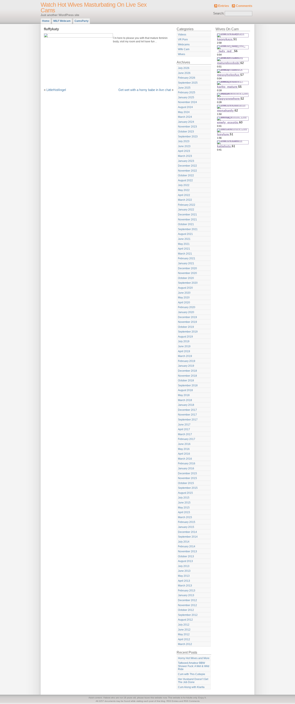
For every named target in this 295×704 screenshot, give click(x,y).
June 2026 (184, 73)
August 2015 (185, 492)
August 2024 (185, 107)
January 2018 (186, 404)
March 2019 (185, 356)
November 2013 (187, 551)
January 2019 (186, 365)
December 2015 (187, 473)
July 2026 (183, 68)
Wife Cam (183, 49)
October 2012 (186, 610)
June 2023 (184, 146)
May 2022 (184, 190)
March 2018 (185, 400)
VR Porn (183, 39)
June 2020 (184, 292)
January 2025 (186, 97)
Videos (182, 34)
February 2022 (186, 204)
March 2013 (185, 585)
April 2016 (184, 453)
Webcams (184, 44)
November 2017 (187, 414)
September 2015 (188, 487)
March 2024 (185, 116)
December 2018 (187, 370)
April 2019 (184, 351)
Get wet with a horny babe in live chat (144, 90)
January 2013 (186, 595)
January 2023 (186, 160)
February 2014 (186, 546)
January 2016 (186, 468)
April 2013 (184, 580)
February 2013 (186, 590)
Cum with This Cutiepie (191, 674)
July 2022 (183, 185)
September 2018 (188, 385)
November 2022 (187, 170)
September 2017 (188, 419)
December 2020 (187, 268)
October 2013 (186, 556)
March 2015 (185, 517)
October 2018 (186, 380)
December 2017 (187, 409)
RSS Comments (192, 701)
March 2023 (185, 156)
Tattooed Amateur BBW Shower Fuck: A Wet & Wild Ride (193, 666)
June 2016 (184, 444)
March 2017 (185, 434)
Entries (223, 6)
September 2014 (188, 536)
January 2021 (186, 263)
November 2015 (187, 478)
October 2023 (186, 131)
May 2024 (184, 112)
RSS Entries (173, 701)
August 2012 (185, 619)
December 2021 (187, 214)
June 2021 (184, 239)
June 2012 (184, 629)
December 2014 (187, 532)
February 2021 (186, 258)
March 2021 (185, 253)
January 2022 (186, 209)
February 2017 (186, 439)
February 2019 (186, 361)
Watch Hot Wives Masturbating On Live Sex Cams (94, 8)
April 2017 (184, 429)
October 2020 (186, 278)
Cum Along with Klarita (191, 687)
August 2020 (185, 287)
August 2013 (185, 561)
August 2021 (185, 234)
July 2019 (183, 341)
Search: (218, 13)
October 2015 (186, 483)
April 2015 (184, 512)
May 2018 (184, 395)
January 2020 (186, 312)
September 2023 (188, 136)
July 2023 (183, 141)
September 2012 (188, 614)
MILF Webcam (62, 20)
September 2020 (188, 282)
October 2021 (186, 224)
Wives (181, 54)
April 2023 (184, 151)
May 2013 (184, 575)
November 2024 (187, 102)
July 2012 (183, 624)
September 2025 (188, 82)
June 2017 (184, 424)
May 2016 (184, 449)
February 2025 (186, 92)
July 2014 (183, 541)
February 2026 (186, 77)
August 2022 (185, 180)
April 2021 (184, 248)
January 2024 (186, 121)
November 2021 (187, 219)
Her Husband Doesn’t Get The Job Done (193, 681)
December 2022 (187, 165)
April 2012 (184, 639)
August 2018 (185, 390)
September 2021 (188, 229)
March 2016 (185, 458)
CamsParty (82, 20)
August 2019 (185, 336)
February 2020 (186, 307)
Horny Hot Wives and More (193, 658)
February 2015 (186, 522)
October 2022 (186, 175)
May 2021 (184, 243)
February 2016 (186, 463)
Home (45, 20)
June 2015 (184, 502)
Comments (244, 6)
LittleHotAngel (56, 90)
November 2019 (187, 321)
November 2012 (187, 605)
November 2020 (187, 273)
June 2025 (184, 87)
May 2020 (184, 297)
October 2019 (186, 326)
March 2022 (185, 199)
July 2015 (183, 497)
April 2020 (184, 302)
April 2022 (184, 195)
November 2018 (187, 375)
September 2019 (188, 331)
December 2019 (187, 317)
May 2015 (184, 507)
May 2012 (184, 634)
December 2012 (187, 600)
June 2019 (184, 346)
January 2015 (186, 527)
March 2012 (185, 644)
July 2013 (183, 566)
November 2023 (187, 126)
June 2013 (184, 570)
